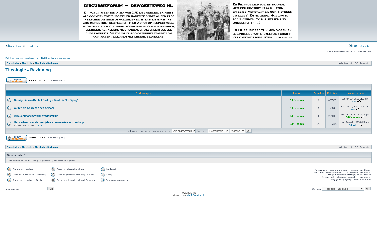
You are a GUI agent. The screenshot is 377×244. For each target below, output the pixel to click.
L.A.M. (353, 101)
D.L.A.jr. (353, 125)
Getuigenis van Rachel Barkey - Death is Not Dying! (46, 100)
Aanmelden (15, 46)
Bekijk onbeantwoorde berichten (22, 58)
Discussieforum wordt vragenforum (36, 116)
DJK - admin (297, 100)
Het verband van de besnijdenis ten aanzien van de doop (49, 122)
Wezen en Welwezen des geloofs (34, 108)
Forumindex (13, 63)
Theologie (27, 63)
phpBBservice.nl (195, 195)
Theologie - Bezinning (46, 63)
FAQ (354, 46)
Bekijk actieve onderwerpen (55, 58)
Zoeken (366, 46)
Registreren (31, 46)
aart (353, 109)
